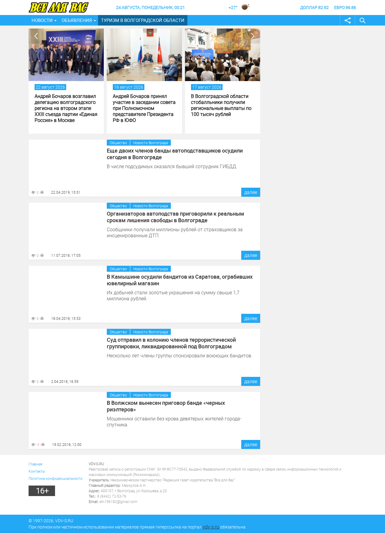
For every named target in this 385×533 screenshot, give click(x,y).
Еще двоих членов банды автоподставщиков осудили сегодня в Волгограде (175, 154)
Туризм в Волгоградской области (142, 20)
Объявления (77, 20)
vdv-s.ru (210, 526)
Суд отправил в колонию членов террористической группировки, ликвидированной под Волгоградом (171, 343)
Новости (42, 20)
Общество (118, 142)
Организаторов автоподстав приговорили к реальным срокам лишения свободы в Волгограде (175, 217)
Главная (35, 464)
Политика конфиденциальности (55, 478)
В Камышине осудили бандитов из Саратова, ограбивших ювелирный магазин (180, 280)
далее (250, 192)
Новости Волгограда (150, 142)
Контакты (37, 471)
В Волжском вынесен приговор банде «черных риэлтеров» (166, 406)
